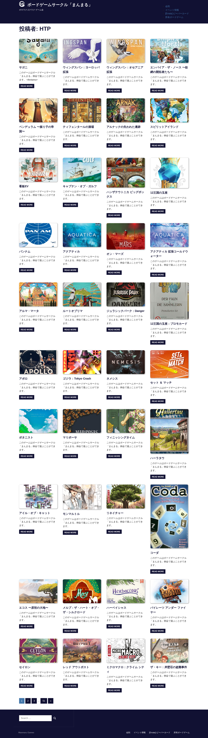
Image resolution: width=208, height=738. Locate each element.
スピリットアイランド (164, 126)
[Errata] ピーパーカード (177, 13)
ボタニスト (26, 437)
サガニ (23, 67)
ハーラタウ (157, 458)
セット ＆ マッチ (161, 382)
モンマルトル (71, 513)
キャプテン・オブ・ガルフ (80, 186)
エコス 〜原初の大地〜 (33, 607)
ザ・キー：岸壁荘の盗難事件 (168, 667)
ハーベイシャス (116, 607)
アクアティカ (71, 251)
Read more (27, 86)
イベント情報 (172, 10)
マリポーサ (70, 437)
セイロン (24, 667)
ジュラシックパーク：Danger (125, 310)
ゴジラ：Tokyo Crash (77, 378)
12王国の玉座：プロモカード (168, 323)
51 (44, 701)
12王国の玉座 (159, 192)
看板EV (23, 186)
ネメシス (112, 378)
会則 (167, 6)
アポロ (23, 378)
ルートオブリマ (73, 310)
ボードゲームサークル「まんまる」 (59, 5)
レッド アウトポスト (76, 667)
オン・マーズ (115, 253)
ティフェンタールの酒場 (78, 126)
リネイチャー (115, 513)
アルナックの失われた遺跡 (124, 126)
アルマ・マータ (29, 310)
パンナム (24, 251)
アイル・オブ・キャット (34, 513)
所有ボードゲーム (174, 17)
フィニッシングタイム (121, 437)
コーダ (154, 552)
